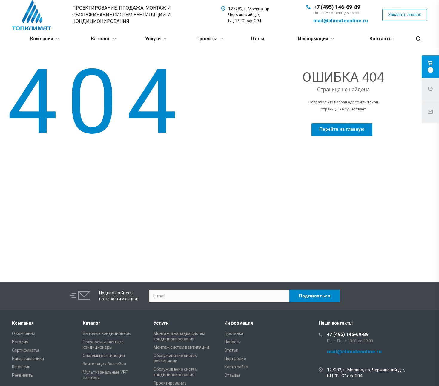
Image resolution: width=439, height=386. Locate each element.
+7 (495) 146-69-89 (337, 7)
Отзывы (232, 375)
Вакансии (21, 367)
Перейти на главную (342, 129)
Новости (232, 341)
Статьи (231, 350)
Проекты (207, 38)
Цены (257, 38)
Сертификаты (25, 350)
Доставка (233, 333)
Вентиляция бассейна (104, 364)
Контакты (381, 38)
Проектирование (170, 383)
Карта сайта (236, 367)
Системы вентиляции (104, 355)
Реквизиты (22, 375)
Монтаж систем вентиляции (181, 347)
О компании (23, 333)
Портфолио (235, 358)
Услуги (153, 38)
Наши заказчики (28, 358)
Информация (313, 38)
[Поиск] (418, 39)
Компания (42, 38)
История (20, 341)
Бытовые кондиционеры (107, 333)
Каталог (101, 38)
